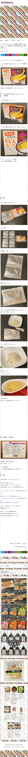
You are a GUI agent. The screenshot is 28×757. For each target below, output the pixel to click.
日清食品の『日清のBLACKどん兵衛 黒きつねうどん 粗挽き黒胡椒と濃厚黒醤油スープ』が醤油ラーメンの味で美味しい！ (14, 699)
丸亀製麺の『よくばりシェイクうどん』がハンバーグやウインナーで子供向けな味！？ (21, 717)
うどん (20, 543)
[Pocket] (18, 55)
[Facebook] (6, 55)
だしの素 (24, 543)
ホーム (3, 40)
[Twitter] (2, 55)
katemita (25, 546)
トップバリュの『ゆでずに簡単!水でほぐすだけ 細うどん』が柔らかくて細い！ (14, 716)
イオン (15, 40)
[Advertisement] (14, 21)
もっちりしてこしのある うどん (9, 498)
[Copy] (25, 55)
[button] (3, 669)
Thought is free (21, 746)
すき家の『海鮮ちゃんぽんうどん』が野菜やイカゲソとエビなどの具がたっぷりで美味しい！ (10, 733)
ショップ (9, 40)
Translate (11, 572)
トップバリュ (21, 40)
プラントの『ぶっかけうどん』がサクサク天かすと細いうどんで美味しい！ (7, 716)
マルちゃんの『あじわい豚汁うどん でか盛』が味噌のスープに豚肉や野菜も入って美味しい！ (7, 697)
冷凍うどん (12, 490)
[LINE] (21, 55)
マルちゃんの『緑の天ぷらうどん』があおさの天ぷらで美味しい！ (21, 696)
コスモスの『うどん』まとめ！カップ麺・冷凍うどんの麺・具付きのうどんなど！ (17, 733)
